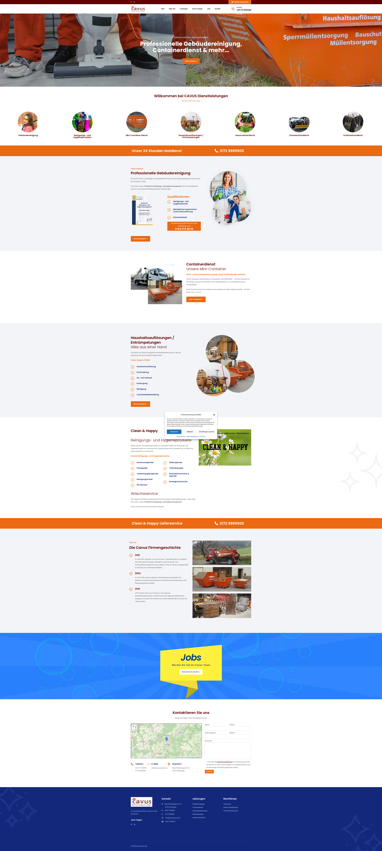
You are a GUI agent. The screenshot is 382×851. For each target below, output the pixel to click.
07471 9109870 (141, 768)
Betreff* (232, 733)
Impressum (202, 436)
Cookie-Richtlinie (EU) (230, 811)
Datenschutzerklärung (192, 436)
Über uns (172, 9)
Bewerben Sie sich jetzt (190, 672)
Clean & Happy (197, 9)
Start (163, 9)
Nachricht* (208, 741)
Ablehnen (190, 432)
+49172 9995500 (243, 10)
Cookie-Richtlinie (181, 436)
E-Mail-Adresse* (210, 733)
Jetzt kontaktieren (139, 239)
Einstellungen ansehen (206, 432)
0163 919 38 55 (184, 228)
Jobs (208, 9)
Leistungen (184, 9)
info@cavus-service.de (159, 768)
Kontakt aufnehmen (241, 2)
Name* (207, 725)
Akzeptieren (174, 432)
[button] (214, 415)
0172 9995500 (232, 150)
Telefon (232, 725)
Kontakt (217, 9)
